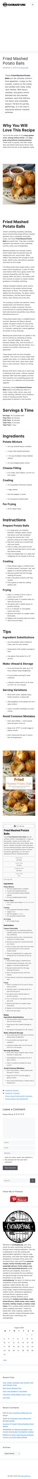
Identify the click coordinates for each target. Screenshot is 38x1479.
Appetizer (8, 1093)
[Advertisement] (19, 32)
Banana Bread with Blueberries (16, 1099)
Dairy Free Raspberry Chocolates (15, 1391)
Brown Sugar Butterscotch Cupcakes (18, 1096)
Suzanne (6, 1424)
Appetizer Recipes (12, 1090)
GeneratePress (25, 1476)
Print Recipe (20, 826)
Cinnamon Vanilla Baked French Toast (17, 1394)
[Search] (32, 1180)
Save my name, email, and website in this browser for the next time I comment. (19, 1159)
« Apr (5, 1360)
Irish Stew (6, 1398)
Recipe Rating (8, 1114)
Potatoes (16, 1093)
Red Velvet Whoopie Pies (12, 1388)
